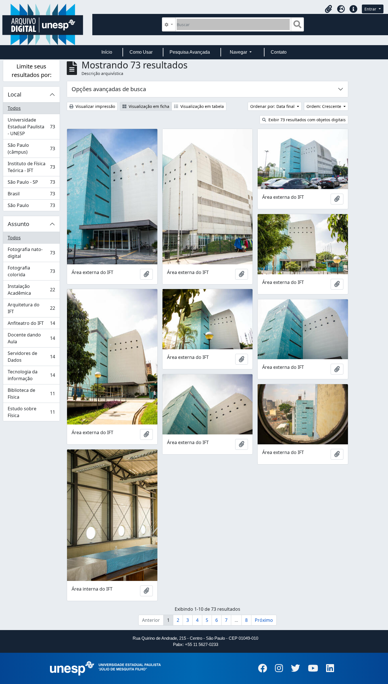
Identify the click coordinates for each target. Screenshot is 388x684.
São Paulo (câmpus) (31, 148)
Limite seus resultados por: (31, 70)
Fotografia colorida (31, 271)
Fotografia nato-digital (31, 252)
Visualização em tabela (201, 106)
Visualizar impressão (94, 106)
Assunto (18, 224)
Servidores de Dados (31, 356)
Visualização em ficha (148, 106)
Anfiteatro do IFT (31, 324)
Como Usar (141, 52)
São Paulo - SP (31, 183)
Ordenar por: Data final (273, 106)
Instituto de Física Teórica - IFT (31, 166)
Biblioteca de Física (31, 393)
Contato (279, 52)
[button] (328, 9)
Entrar (370, 9)
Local (14, 94)
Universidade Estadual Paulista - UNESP (31, 127)
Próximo (264, 620)
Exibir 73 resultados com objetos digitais (306, 119)
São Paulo (31, 206)
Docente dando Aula (31, 338)
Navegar (239, 52)
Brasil (31, 195)
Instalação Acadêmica (31, 289)
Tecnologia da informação (31, 375)
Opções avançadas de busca (109, 89)
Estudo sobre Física (31, 412)
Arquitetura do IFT (31, 308)
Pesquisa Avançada (190, 52)
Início (106, 52)
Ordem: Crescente (324, 106)
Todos (14, 108)
